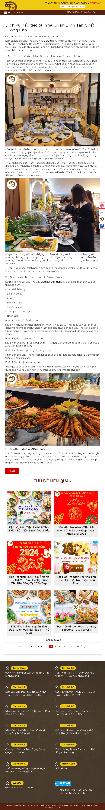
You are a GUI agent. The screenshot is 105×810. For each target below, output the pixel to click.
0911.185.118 (66, 6)
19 (64, 646)
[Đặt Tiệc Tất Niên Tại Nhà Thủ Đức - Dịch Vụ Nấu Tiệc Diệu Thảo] (76, 557)
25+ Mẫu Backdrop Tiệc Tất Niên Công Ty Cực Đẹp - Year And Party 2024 (76, 530)
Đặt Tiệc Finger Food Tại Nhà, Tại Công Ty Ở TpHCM (76, 628)
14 (42, 646)
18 (59, 646)
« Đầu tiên (23, 646)
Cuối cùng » (80, 646)
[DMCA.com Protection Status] (63, 783)
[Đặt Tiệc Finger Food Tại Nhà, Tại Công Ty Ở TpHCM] (76, 607)
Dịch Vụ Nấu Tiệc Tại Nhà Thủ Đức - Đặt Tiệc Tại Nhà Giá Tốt (29, 529)
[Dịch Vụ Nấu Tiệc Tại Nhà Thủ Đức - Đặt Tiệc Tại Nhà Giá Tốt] (29, 507)
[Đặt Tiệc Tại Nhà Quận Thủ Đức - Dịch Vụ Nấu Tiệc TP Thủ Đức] (29, 607)
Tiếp (69, 646)
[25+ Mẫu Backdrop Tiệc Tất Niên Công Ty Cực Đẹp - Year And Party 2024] (76, 507)
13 (38, 646)
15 (46, 646)
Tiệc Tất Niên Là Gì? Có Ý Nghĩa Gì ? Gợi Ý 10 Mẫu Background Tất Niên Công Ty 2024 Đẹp (28, 580)
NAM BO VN (62, 805)
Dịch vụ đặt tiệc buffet (34, 449)
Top (101, 796)
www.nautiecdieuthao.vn (19, 787)
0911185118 (56, 282)
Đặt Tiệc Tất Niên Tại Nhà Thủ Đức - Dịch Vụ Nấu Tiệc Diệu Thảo (76, 580)
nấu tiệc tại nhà (49, 41)
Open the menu (8, 5)
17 (55, 646)
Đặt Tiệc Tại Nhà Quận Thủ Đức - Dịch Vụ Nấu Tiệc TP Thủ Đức (29, 629)
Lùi (32, 646)
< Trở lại (12, 471)
